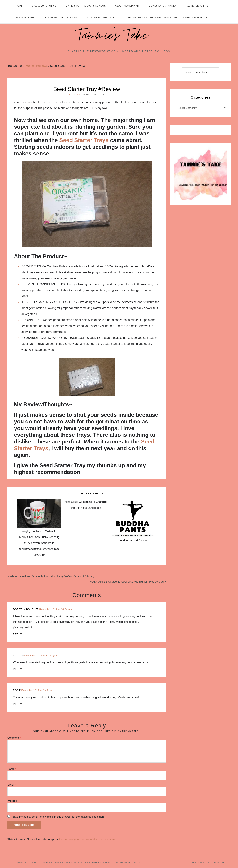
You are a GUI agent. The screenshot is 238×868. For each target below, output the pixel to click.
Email (11, 784)
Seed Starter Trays (84, 140)
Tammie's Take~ (119, 35)
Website (12, 800)
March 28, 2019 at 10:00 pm (55, 609)
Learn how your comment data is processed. (88, 839)
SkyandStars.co (213, 862)
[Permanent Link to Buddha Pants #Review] (133, 501)
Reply (17, 634)
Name (11, 768)
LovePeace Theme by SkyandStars (60, 862)
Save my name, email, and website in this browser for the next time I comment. (58, 816)
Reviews (75, 94)
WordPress (123, 862)
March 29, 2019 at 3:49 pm (36, 690)
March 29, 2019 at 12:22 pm (40, 655)
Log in (137, 862)
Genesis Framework (100, 862)
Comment (14, 737)
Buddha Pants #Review (132, 540)
